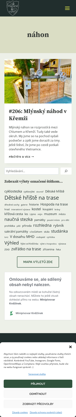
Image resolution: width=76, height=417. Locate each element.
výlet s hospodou (48, 243)
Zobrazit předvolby (38, 404)
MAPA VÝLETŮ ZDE (38, 262)
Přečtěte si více (21, 156)
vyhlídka (51, 237)
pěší (18, 226)
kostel (36, 209)
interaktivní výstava (20, 209)
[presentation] (38, 81)
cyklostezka (13, 191)
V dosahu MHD (22, 236)
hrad (7, 209)
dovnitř (40, 191)
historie (34, 204)
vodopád (40, 237)
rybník (58, 225)
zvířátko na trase (26, 248)
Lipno (33, 214)
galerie (24, 204)
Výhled (11, 243)
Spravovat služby (37, 374)
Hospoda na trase (54, 204)
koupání (48, 209)
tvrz (6, 237)
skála (46, 231)
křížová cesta (13, 214)
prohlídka (9, 225)
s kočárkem (36, 231)
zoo (7, 249)
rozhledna (42, 225)
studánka (59, 231)
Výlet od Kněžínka (29, 243)
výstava (62, 243)
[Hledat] (66, 171)
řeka (58, 249)
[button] (70, 347)
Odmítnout (38, 394)
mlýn (40, 214)
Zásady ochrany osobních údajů (46, 412)
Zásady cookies (20, 412)
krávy (57, 209)
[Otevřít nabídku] (67, 8)
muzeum (50, 214)
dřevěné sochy (11, 204)
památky (39, 220)
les (26, 214)
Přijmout (38, 384)
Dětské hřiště (54, 191)
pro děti (65, 220)
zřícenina (48, 249)
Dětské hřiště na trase (31, 197)
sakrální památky (16, 231)
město (62, 214)
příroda (27, 225)
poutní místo (53, 220)
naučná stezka (18, 219)
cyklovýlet (29, 191)
